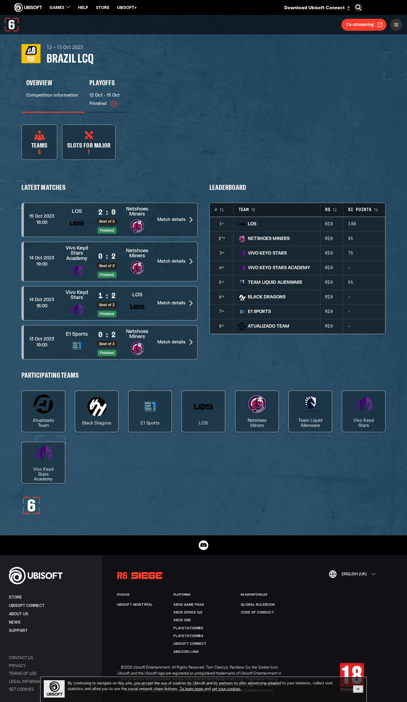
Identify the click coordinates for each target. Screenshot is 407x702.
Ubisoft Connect (27, 605)
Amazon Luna (186, 652)
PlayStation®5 (188, 628)
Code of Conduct (257, 612)
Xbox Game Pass (188, 604)
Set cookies (21, 689)
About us (18, 614)
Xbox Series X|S (188, 612)
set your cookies (226, 689)
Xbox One (182, 620)
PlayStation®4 (188, 636)
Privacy (17, 665)
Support (18, 630)
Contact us (21, 657)
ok (358, 689)
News (15, 622)
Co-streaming (360, 24)
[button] (109, 220)
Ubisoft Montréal (135, 604)
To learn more (192, 688)
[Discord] (203, 545)
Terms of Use (23, 673)
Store (15, 597)
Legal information (29, 681)
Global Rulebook (258, 604)
